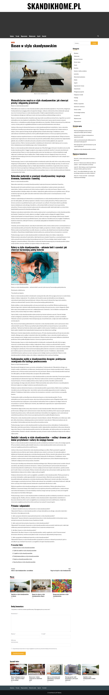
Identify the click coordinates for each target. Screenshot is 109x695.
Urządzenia (77, 115)
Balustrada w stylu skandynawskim (24, 547)
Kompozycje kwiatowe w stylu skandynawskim (61, 595)
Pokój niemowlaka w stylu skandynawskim (26, 556)
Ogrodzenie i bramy (79, 85)
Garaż (75, 65)
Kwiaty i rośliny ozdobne (80, 71)
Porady (17, 36)
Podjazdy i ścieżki (78, 94)
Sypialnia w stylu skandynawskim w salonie (20, 595)
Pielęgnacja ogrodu (79, 91)
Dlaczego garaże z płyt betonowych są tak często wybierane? (85, 145)
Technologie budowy (79, 112)
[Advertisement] (54, 23)
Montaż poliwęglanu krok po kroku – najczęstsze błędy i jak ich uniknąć (83, 131)
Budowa (12, 36)
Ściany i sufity (77, 109)
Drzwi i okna (77, 62)
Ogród (38, 36)
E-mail (44, 634)
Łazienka (76, 74)
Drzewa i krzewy (78, 59)
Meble (75, 80)
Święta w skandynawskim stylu (22, 559)
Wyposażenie (24, 36)
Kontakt (44, 36)
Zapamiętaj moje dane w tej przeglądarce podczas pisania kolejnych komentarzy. (35, 648)
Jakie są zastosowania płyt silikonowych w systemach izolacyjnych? (85, 140)
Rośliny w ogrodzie (79, 103)
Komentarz (14, 613)
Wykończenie (32, 36)
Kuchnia (76, 68)
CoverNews (51, 692)
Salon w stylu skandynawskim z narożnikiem (22, 570)
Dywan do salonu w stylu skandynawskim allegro (38, 595)
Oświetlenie (77, 88)
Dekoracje (76, 56)
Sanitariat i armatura (79, 106)
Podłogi (76, 97)
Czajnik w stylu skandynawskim (22, 553)
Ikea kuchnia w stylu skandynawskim (24, 562)
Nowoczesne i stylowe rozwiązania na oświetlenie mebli (84, 136)
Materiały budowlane (79, 77)
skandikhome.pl (54, 5)
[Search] (98, 36)
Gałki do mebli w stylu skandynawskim (24, 550)
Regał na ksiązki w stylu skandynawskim (61, 570)
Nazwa (13, 634)
